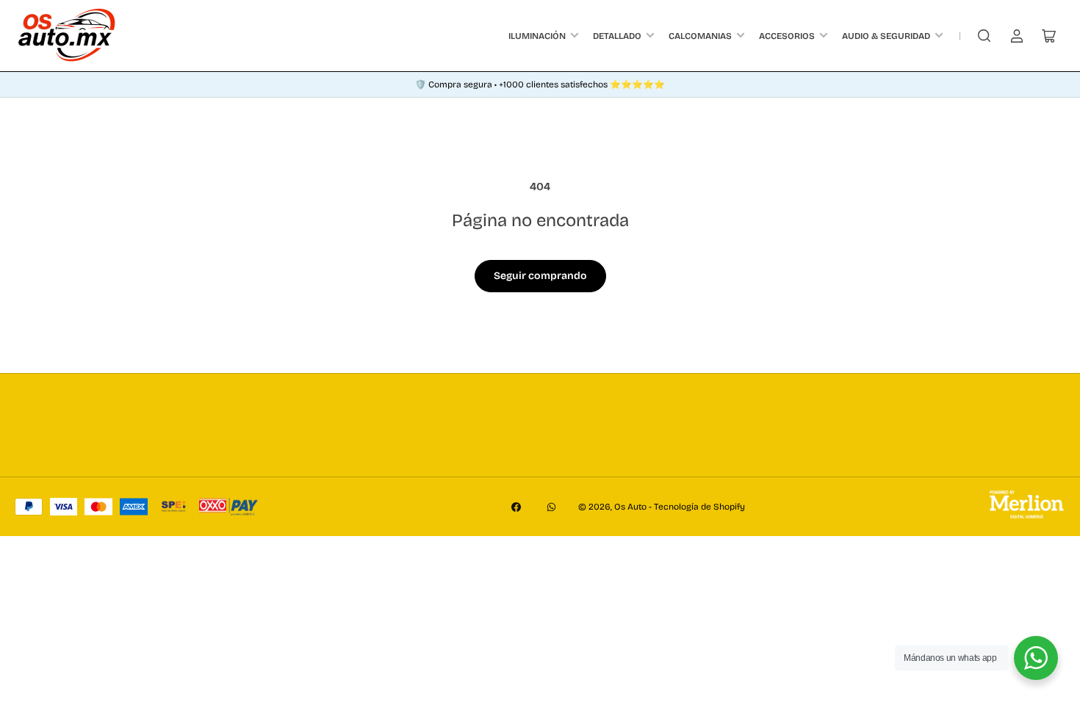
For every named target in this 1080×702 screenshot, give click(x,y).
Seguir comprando (540, 275)
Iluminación (537, 36)
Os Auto (630, 507)
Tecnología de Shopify (699, 507)
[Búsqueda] (984, 36)
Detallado (617, 36)
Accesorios (787, 36)
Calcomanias (700, 36)
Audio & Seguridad (886, 36)
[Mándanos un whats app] (1036, 658)
